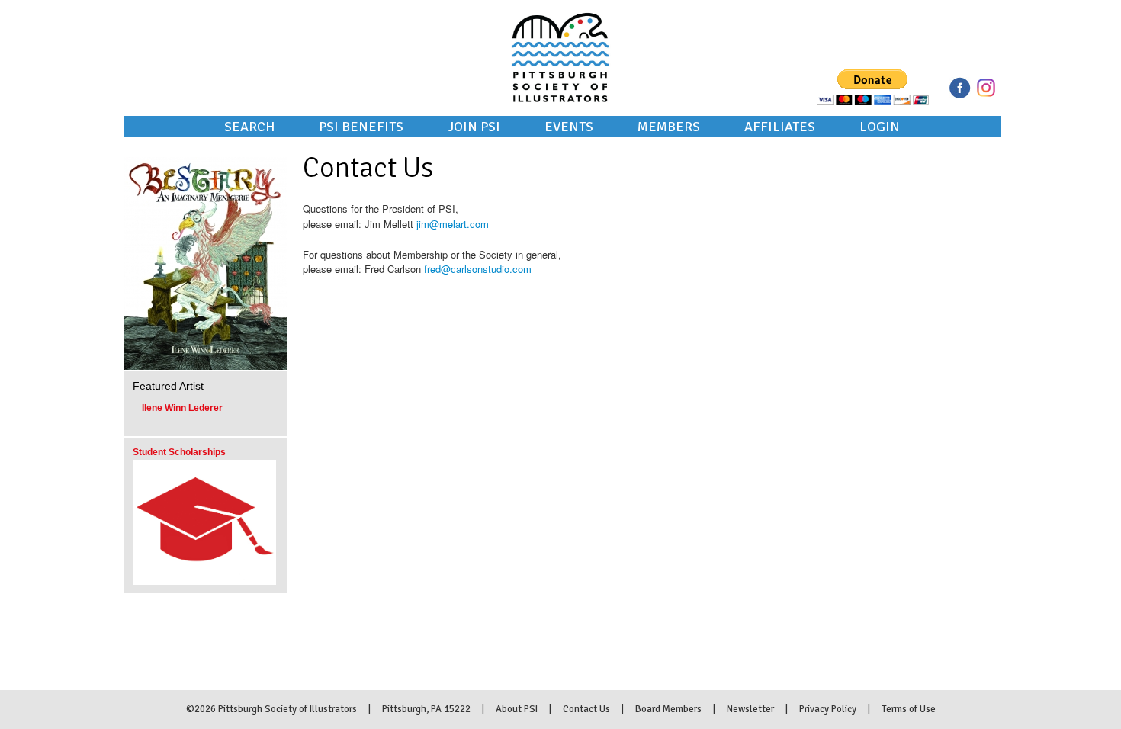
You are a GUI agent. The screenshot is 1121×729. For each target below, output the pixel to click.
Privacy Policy (827, 709)
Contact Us (586, 709)
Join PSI (474, 126)
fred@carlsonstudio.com (478, 269)
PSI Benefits (361, 126)
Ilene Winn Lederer (182, 408)
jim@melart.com (452, 224)
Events (568, 126)
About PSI (517, 709)
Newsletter (750, 709)
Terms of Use (909, 709)
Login (879, 126)
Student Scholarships (179, 452)
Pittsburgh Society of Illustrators (560, 36)
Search (249, 126)
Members (669, 126)
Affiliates (779, 126)
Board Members (668, 709)
